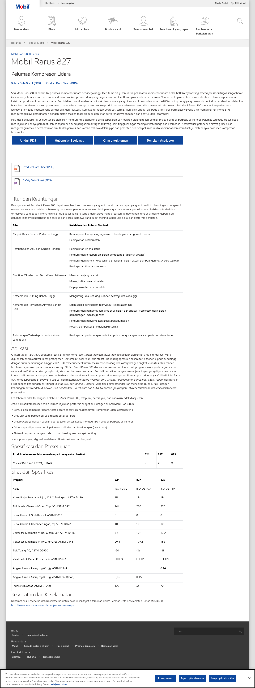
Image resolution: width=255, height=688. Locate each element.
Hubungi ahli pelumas (37, 635)
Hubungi (31, 657)
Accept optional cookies (222, 678)
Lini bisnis (49, 3)
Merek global (67, 3)
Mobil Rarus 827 (60, 43)
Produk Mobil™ (36, 43)
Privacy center (165, 678)
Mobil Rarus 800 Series (25, 54)
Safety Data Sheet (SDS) (26, 83)
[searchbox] (205, 631)
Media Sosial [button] (221, 3)
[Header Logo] (23, 4)
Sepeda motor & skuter (36, 646)
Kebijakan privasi (59, 684)
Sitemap (16, 657)
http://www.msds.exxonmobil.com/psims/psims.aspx (42, 605)
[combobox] (209, 631)
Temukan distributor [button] (160, 140)
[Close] (249, 678)
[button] (21, 26)
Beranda (16, 43)
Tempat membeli (51, 657)
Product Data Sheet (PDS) (62, 83)
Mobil (15, 646)
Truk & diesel (62, 646)
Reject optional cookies (192, 678)
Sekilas (15, 635)
